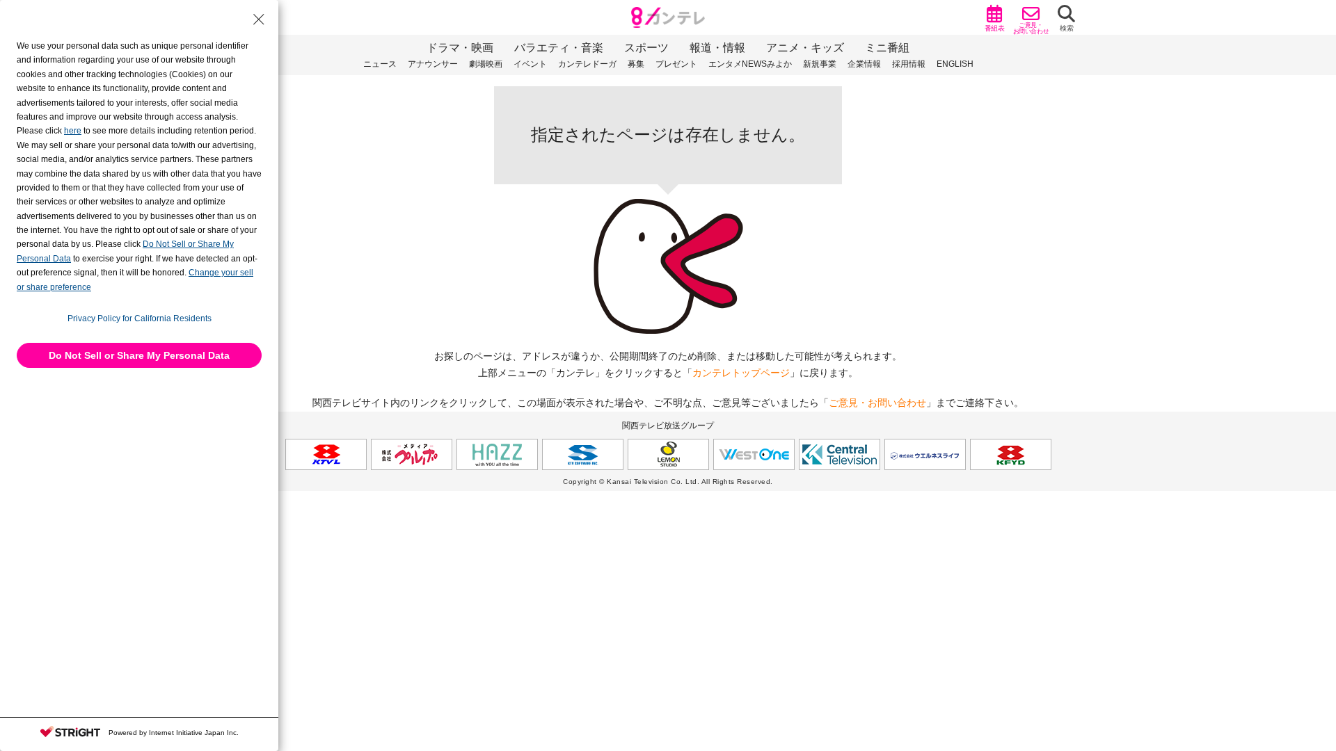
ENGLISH (955, 64)
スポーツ (646, 48)
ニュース (380, 64)
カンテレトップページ (741, 372)
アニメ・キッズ (805, 48)
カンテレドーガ (587, 64)
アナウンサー (433, 64)
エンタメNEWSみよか (750, 64)
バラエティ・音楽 (558, 48)
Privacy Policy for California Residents (139, 318)
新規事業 (819, 64)
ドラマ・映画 (460, 48)
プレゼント (676, 64)
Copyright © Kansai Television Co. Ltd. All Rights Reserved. (668, 481)
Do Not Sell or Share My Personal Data (139, 355)
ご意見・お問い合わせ (877, 402)
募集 (636, 64)
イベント (530, 64)
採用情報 (908, 64)
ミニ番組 (887, 48)
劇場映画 (485, 64)
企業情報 (864, 64)
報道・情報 (717, 48)
